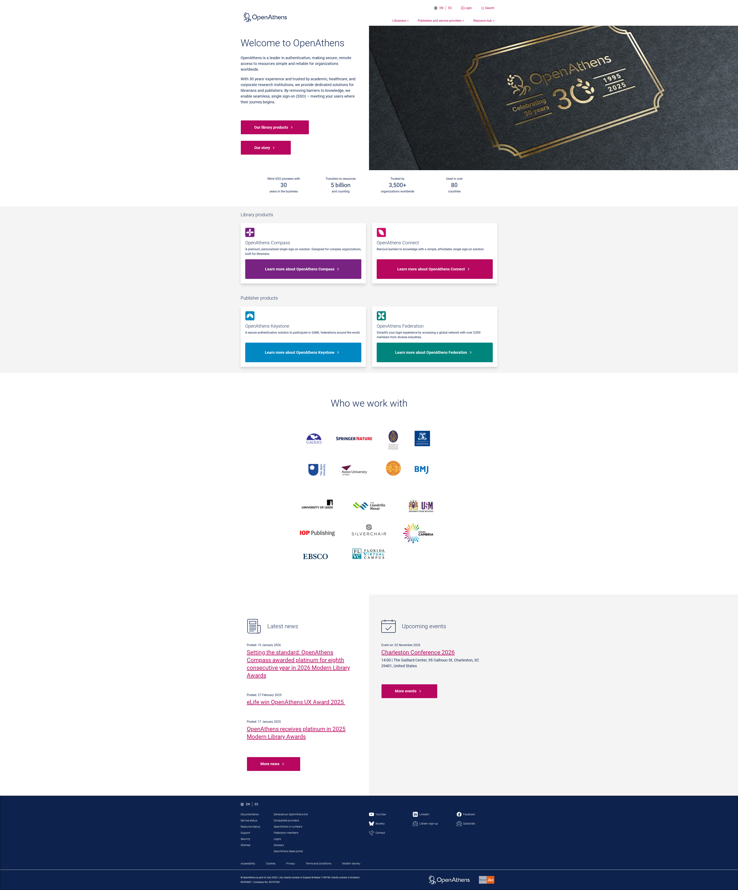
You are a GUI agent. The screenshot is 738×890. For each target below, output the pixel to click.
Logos (277, 838)
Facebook (469, 814)
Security (245, 838)
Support (245, 832)
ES (450, 8)
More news (269, 764)
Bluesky (380, 823)
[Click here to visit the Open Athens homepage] (265, 17)
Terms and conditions (318, 863)
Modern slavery (351, 863)
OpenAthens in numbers (288, 826)
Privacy (290, 863)
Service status (249, 820)
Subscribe (469, 823)
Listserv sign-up (428, 823)
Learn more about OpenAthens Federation (431, 352)
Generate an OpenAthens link (291, 814)
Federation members (286, 832)
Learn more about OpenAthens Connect (431, 269)
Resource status (250, 826)
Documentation (250, 814)
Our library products (271, 127)
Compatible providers (286, 820)
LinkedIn (424, 814)
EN (441, 8)
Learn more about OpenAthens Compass (299, 269)
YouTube (381, 814)
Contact (380, 832)
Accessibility (248, 863)
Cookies (270, 863)
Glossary (279, 845)
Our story (262, 147)
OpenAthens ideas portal (288, 851)
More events (405, 691)
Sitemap (245, 845)
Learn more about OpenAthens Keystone (299, 352)
